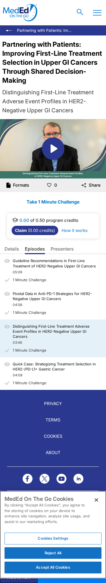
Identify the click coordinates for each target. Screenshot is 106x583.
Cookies (53, 436)
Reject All (53, 553)
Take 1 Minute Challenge (53, 202)
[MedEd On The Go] (20, 12)
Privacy (53, 403)
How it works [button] (75, 230)
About (53, 452)
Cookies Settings (53, 538)
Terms (53, 420)
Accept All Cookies (53, 567)
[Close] (96, 500)
